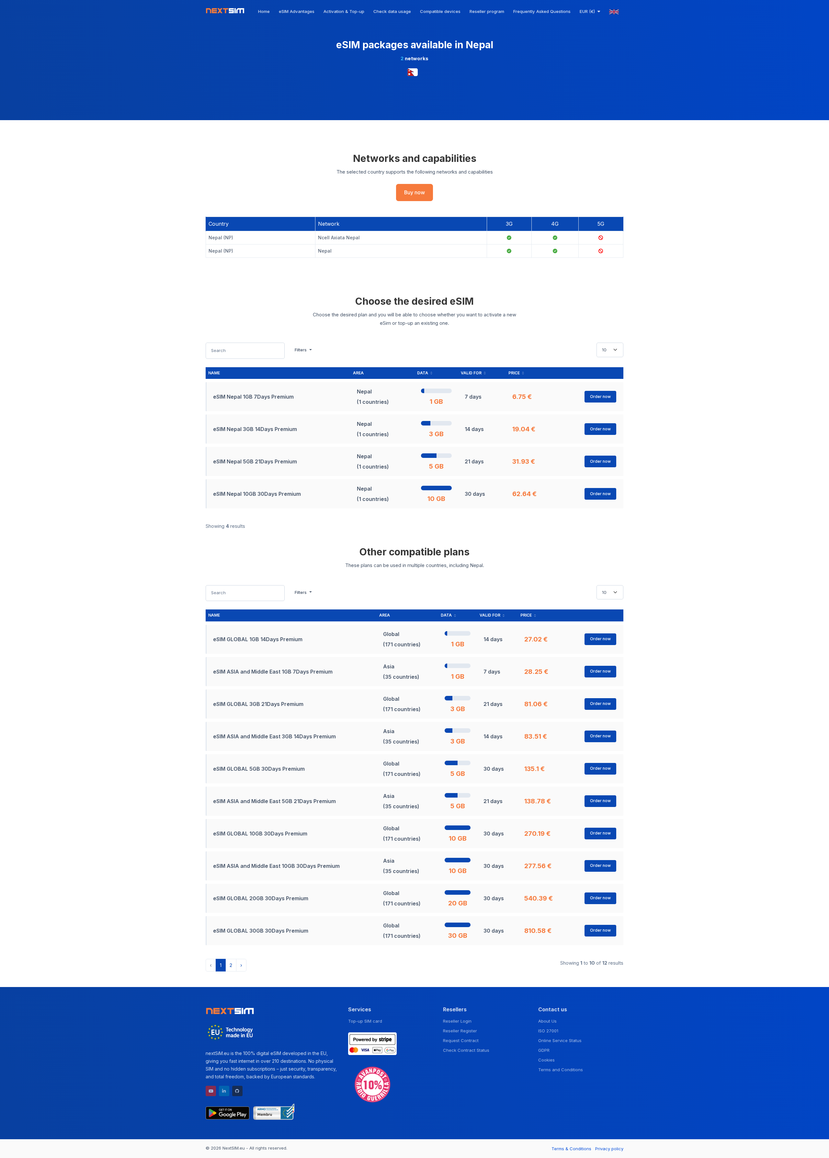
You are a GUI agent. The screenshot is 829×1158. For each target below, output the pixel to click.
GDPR (544, 1050)
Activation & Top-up (344, 11)
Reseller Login (457, 1021)
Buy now (414, 192)
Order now (600, 396)
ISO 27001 (548, 1030)
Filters (301, 349)
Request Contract (461, 1040)
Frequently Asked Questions (542, 11)
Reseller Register (460, 1030)
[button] (590, 11)
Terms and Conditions (560, 1069)
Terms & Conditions (571, 1148)
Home (264, 11)
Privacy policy (609, 1148)
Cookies (546, 1059)
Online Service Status (560, 1040)
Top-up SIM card (365, 1021)
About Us (547, 1021)
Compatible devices (440, 11)
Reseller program (487, 11)
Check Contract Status (466, 1050)
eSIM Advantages (296, 11)
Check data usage (392, 11)
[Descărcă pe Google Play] (227, 1111)
